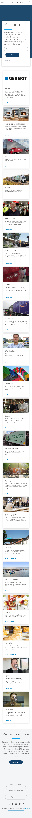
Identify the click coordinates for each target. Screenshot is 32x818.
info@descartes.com (16, 797)
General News (16, 762)
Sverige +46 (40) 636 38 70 (16, 790)
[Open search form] (30, 2)
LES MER (7, 166)
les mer (7, 102)
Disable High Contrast (18, 810)
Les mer (7, 329)
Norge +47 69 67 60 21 (16, 784)
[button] (16, 208)
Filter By (7, 60)
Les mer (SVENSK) (10, 622)
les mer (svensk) (10, 558)
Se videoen (9, 229)
